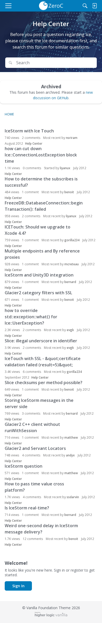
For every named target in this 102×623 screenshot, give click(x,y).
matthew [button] (71, 437)
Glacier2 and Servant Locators (35, 448)
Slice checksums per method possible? (43, 382)
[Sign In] (94, 5)
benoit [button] (69, 192)
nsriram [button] (71, 138)
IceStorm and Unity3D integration (39, 275)
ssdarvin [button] (73, 497)
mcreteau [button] (71, 264)
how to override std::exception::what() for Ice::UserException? (31, 317)
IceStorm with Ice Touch (29, 131)
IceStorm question (23, 466)
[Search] (85, 5)
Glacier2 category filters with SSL (38, 293)
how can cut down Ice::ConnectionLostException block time (41, 155)
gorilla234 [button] (72, 240)
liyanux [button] (65, 168)
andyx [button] (70, 455)
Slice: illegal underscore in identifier (41, 341)
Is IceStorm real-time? (27, 508)
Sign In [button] (18, 585)
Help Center (33, 143)
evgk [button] (70, 330)
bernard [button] (70, 282)
